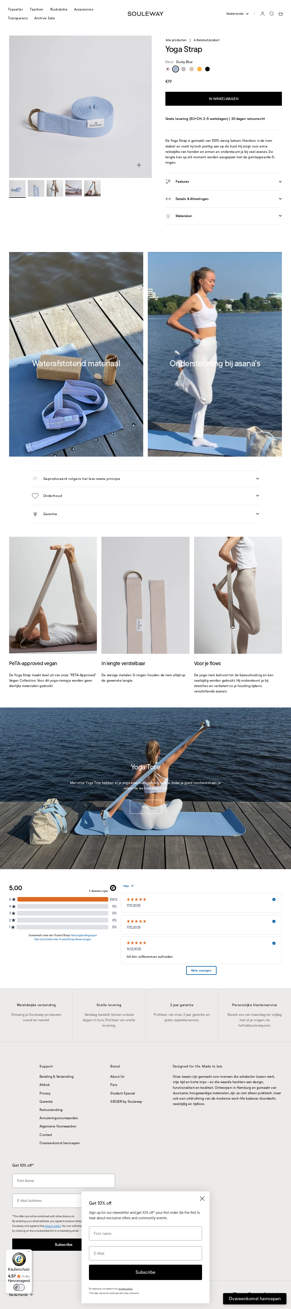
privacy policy (53, 1226)
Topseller (15, 9)
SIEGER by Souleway (126, 1101)
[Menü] (28, 1252)
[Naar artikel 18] (55, 188)
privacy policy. (126, 1288)
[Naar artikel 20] (92, 188)
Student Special (122, 1093)
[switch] (19, 1287)
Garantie (46, 1101)
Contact (46, 1134)
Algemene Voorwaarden (58, 1126)
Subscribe (63, 1244)
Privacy (45, 1093)
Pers (113, 1084)
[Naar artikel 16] (17, 188)
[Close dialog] (202, 1199)
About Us (117, 1076)
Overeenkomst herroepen (60, 1143)
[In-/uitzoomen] (139, 165)
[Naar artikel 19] (73, 188)
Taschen (36, 9)
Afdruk (45, 1084)
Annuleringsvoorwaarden (59, 1118)
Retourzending (51, 1109)
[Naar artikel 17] (36, 188)
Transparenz (18, 18)
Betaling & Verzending (57, 1076)
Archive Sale (44, 18)
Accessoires (83, 9)
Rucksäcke (58, 9)
